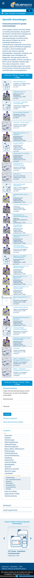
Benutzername (8, 399)
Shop (6, 13)
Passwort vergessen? (10, 418)
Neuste (21, 75)
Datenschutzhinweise (26, 576)
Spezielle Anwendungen (18, 13)
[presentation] (4, 538)
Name (27, 75)
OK (17, 576)
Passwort (6, 406)
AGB (20, 566)
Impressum (5, 566)
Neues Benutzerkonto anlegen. (13, 422)
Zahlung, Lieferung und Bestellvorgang (13, 569)
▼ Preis (17, 77)
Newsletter (14, 566)
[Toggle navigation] (3, 3)
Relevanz (15, 75)
